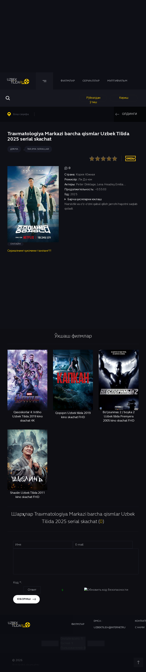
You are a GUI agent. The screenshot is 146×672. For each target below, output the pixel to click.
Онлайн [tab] (15, 244)
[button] (22, 114)
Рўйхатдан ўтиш (93, 99)
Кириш (123, 98)
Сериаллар (91, 81)
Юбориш (24, 599)
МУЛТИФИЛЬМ (117, 81)
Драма (14, 149)
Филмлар (68, 81)
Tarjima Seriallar (38, 149)
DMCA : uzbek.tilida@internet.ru (109, 624)
